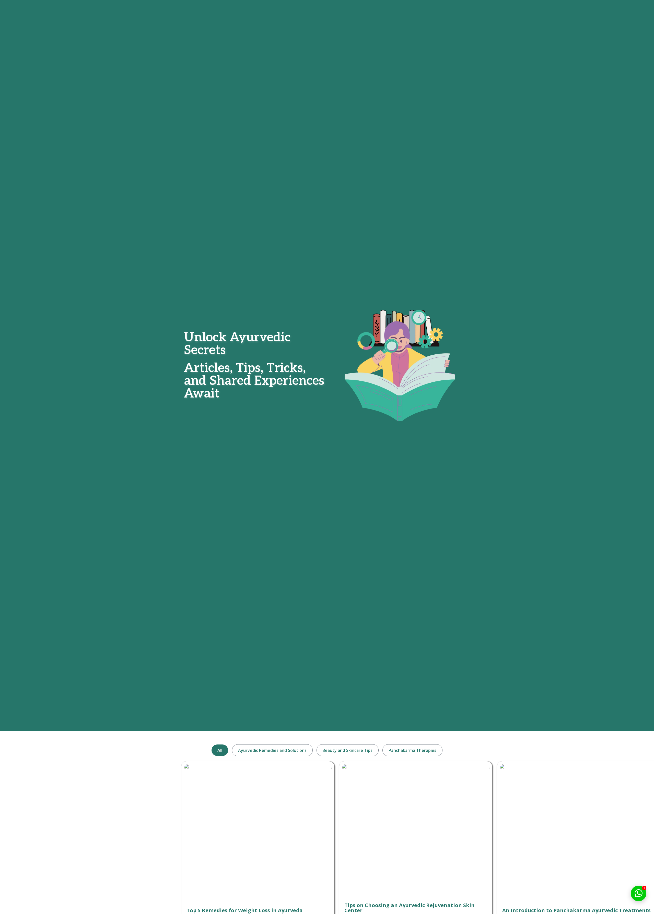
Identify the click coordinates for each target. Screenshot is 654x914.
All (219, 750)
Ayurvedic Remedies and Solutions (272, 750)
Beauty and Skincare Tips (347, 750)
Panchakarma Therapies (412, 750)
